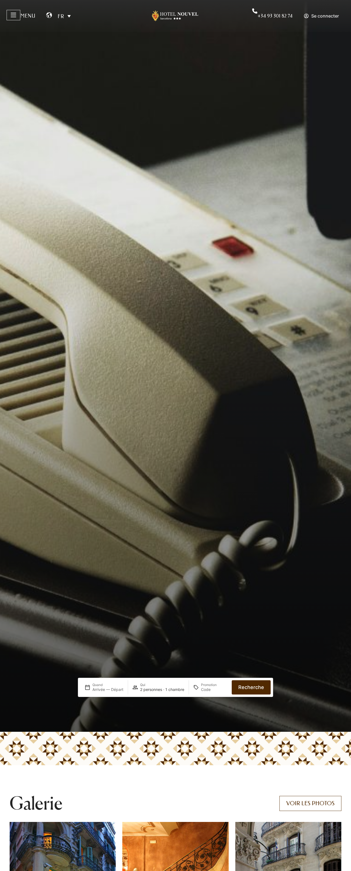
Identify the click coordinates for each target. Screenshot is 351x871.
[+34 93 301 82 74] (254, 11)
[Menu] (13, 15)
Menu (27, 16)
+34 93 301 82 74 (275, 16)
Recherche (251, 687)
